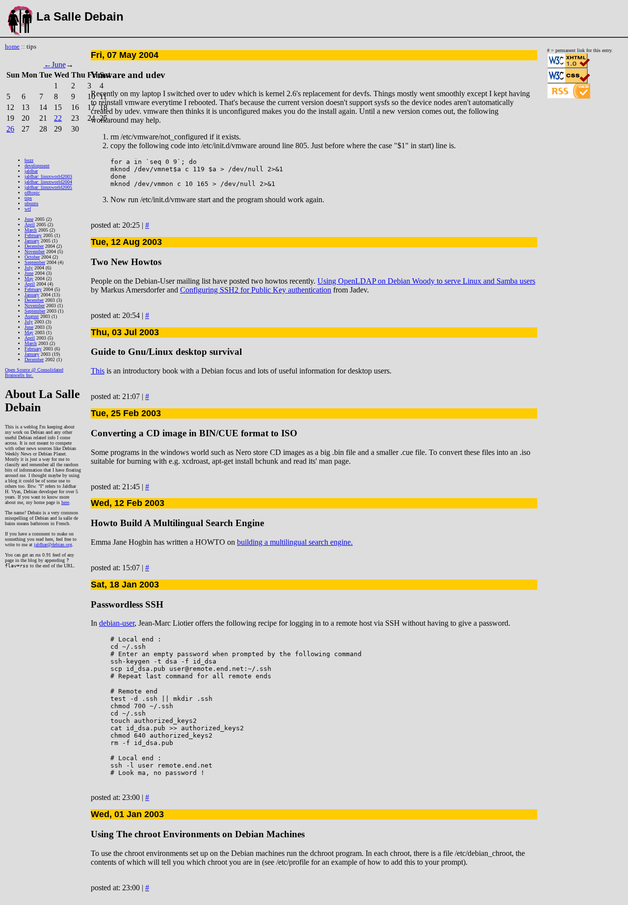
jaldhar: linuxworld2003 (48, 176)
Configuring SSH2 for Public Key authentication (255, 290)
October (32, 257)
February (33, 235)
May (29, 278)
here (65, 502)
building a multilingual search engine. (295, 542)
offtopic (32, 192)
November (35, 251)
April (30, 224)
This (98, 371)
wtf (28, 209)
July (29, 267)
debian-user (116, 623)
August (32, 316)
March (31, 230)
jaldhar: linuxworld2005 (48, 187)
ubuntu (31, 203)
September (35, 262)
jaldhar (31, 171)
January (32, 240)
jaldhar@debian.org (53, 544)
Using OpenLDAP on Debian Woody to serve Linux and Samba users (426, 281)
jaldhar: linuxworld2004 (48, 182)
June (59, 64)
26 (10, 129)
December (34, 246)
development (37, 165)
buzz (29, 160)
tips (28, 198)
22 (58, 118)
